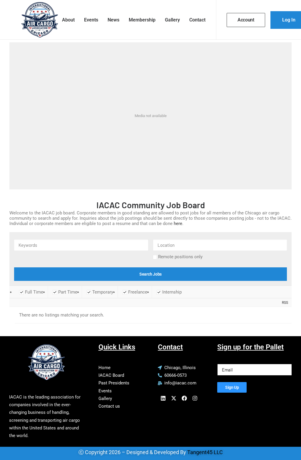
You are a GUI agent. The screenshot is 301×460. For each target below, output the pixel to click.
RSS (285, 302)
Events (91, 20)
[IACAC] (33, 19)
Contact (197, 20)
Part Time (67, 292)
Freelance (137, 292)
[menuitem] (68, 20)
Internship (171, 292)
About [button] (68, 20)
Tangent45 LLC (205, 452)
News (113, 20)
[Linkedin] (163, 398)
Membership (142, 20)
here (178, 223)
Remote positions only (180, 256)
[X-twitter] (173, 398)
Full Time (33, 292)
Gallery (172, 20)
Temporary (102, 292)
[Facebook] (184, 398)
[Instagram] (195, 398)
